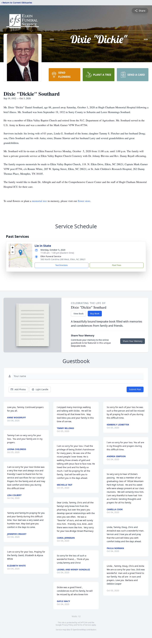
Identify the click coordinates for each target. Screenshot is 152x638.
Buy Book (94, 313)
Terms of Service (84, 625)
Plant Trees (116, 265)
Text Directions (61, 265)
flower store (84, 201)
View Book (78, 313)
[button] (20, 252)
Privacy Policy (67, 625)
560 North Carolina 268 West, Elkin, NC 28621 (63, 259)
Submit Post (135, 389)
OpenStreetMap (79, 629)
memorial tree (39, 201)
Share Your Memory (132, 341)
